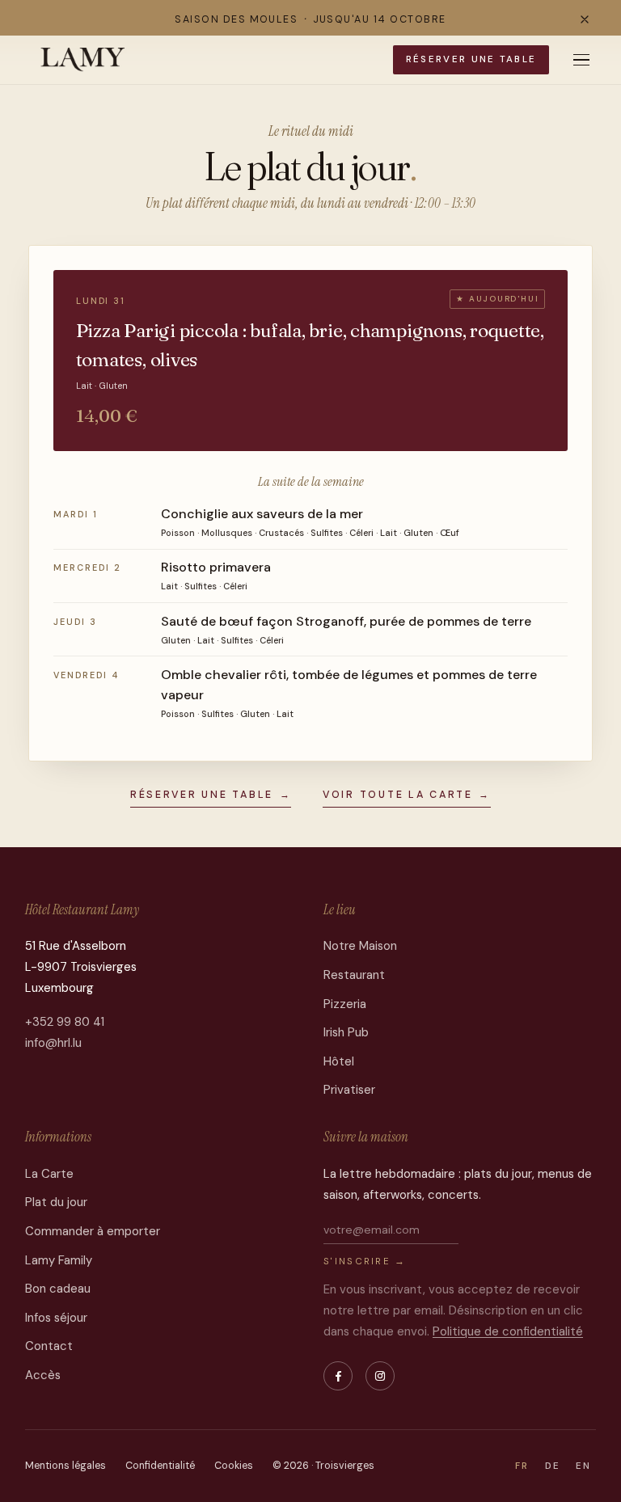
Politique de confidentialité (508, 1331)
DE (552, 1466)
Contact (49, 1346)
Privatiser (349, 1090)
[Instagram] (380, 1375)
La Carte (49, 1174)
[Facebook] (338, 1375)
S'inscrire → (365, 1261)
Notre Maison (360, 946)
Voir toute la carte (407, 794)
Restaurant (354, 975)
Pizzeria (344, 1004)
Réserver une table (471, 59)
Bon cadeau (58, 1288)
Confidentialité (160, 1465)
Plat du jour (56, 1202)
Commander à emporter (92, 1231)
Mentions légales (65, 1465)
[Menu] (581, 59)
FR (522, 1466)
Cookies (233, 1465)
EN (583, 1466)
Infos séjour (56, 1318)
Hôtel (338, 1061)
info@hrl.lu (53, 1043)
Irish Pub (346, 1032)
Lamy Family (58, 1260)
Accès (43, 1375)
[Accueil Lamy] (83, 60)
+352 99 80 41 (64, 1022)
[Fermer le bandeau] (584, 19)
